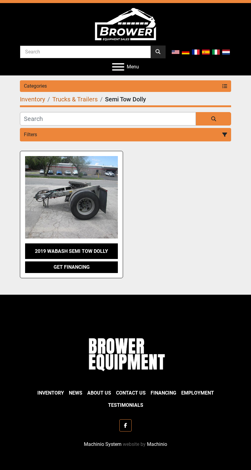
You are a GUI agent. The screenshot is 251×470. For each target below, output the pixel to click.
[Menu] (118, 67)
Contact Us (131, 393)
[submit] (158, 52)
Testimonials (125, 405)
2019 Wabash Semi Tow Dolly (71, 251)
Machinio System (103, 444)
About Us (99, 393)
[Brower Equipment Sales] (125, 353)
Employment (197, 393)
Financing (163, 393)
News (75, 393)
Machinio (157, 444)
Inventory (50, 393)
